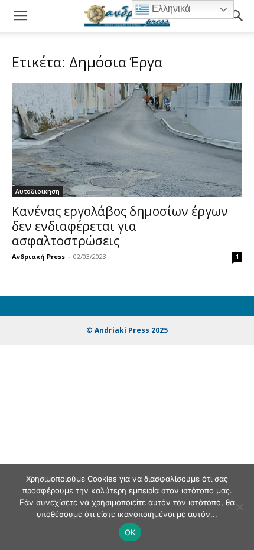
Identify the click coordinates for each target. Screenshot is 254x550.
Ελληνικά (169, 9)
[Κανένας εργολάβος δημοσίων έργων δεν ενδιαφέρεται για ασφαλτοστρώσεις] (127, 140)
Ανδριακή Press (38, 256)
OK (130, 532)
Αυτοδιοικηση (37, 191)
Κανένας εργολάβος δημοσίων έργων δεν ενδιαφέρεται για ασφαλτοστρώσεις (120, 226)
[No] (239, 507)
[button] (20, 16)
